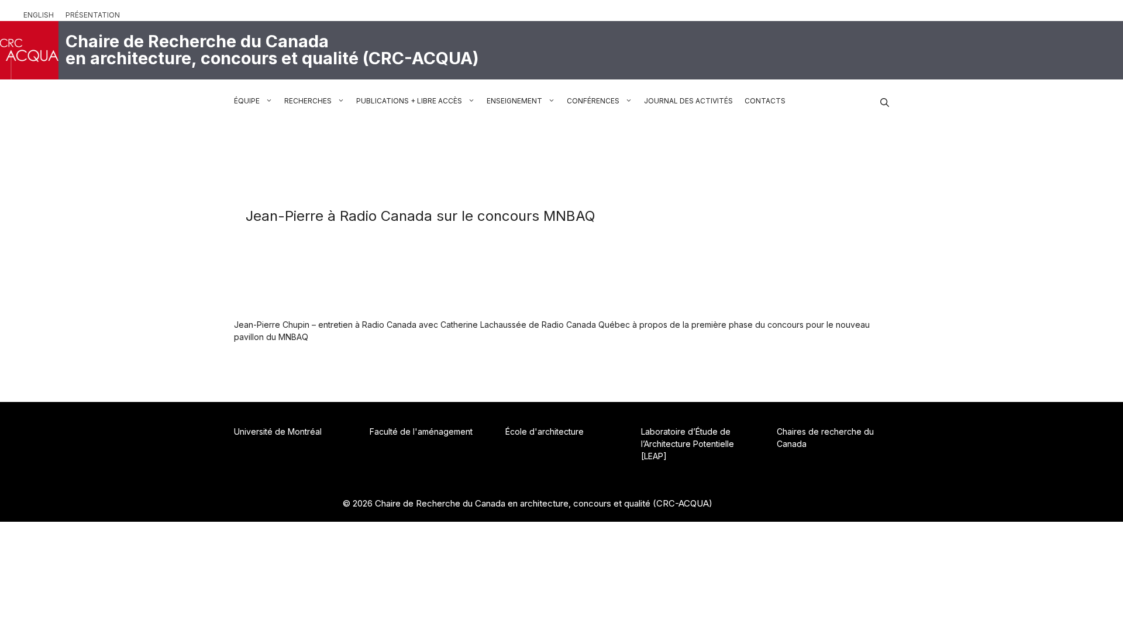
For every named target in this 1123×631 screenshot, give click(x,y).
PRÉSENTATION (93, 15)
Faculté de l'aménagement (421, 431)
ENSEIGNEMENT (514, 100)
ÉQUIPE (247, 100)
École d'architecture (544, 431)
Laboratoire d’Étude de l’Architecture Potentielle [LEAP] (687, 444)
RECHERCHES (308, 100)
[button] (884, 101)
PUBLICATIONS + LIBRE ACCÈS (409, 100)
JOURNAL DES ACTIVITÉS (688, 100)
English (38, 15)
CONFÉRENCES (593, 100)
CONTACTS (765, 100)
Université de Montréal (278, 431)
